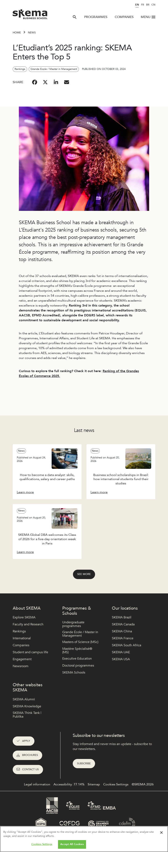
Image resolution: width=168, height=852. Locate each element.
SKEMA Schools (73, 672)
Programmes (95, 17)
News (32, 32)
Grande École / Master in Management (80, 634)
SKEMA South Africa (126, 645)
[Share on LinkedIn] (56, 82)
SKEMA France (122, 638)
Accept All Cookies (72, 844)
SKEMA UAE (121, 652)
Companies (124, 17)
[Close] (161, 832)
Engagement (22, 659)
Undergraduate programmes (73, 624)
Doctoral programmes (78, 665)
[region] (84, 839)
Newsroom (20, 666)
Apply (26, 741)
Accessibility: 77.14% (68, 784)
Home (17, 32)
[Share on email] (66, 82)
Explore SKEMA (24, 617)
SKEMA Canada (123, 624)
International (22, 638)
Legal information (37, 784)
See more (84, 574)
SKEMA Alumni (24, 699)
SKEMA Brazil (121, 617)
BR (147, 5)
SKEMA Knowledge (27, 706)
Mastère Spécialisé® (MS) (77, 651)
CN (153, 5)
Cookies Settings (41, 844)
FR (142, 5)
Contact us (30, 769)
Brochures (30, 755)
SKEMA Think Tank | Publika (27, 715)
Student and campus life (30, 652)
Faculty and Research (28, 624)
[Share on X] (45, 82)
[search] (74, 17)
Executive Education (77, 658)
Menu (145, 17)
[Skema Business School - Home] (30, 15)
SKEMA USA (121, 659)
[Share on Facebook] (35, 82)
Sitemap (94, 784)
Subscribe (84, 763)
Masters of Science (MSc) (80, 642)
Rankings (19, 631)
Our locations (125, 608)
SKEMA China (122, 631)
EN (137, 5)
